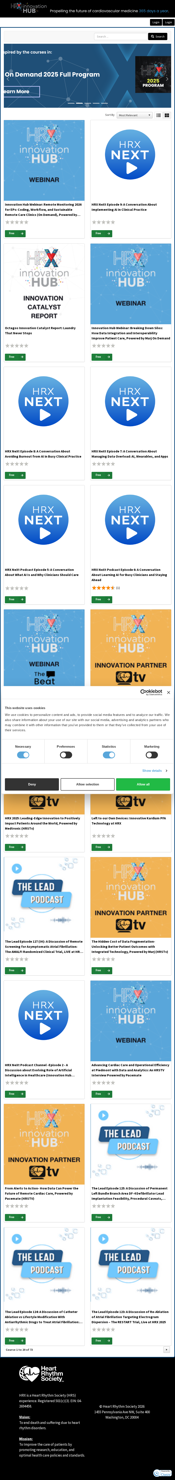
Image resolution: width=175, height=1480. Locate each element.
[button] (8, 92)
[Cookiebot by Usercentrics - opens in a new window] (143, 692)
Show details (152, 770)
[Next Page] (166, 1349)
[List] (158, 115)
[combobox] (132, 115)
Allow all (143, 784)
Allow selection (87, 784)
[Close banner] (168, 692)
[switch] (66, 755)
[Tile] (167, 115)
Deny (32, 784)
